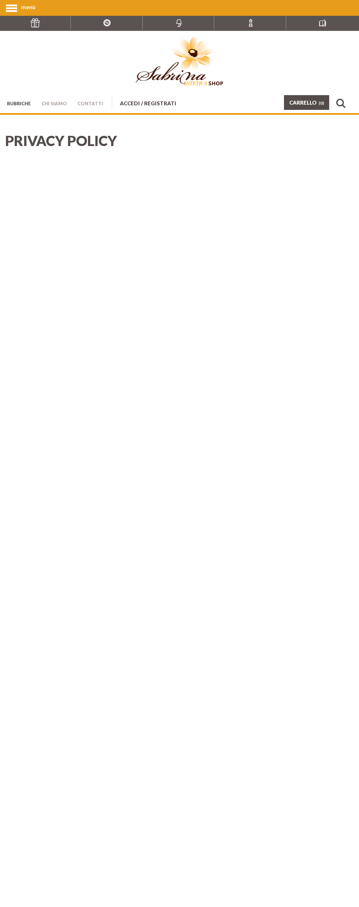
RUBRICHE (19, 103)
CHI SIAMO (54, 103)
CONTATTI (90, 103)
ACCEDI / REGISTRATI (148, 103)
